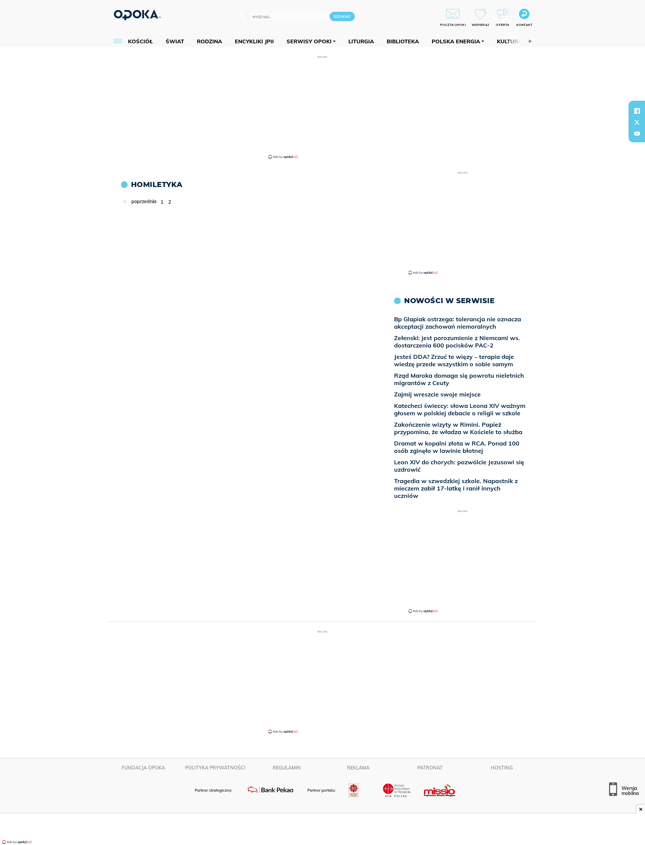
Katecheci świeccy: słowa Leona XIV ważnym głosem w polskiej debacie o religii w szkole (459, 409)
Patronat (430, 768)
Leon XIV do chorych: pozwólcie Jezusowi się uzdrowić (459, 465)
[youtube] (637, 133)
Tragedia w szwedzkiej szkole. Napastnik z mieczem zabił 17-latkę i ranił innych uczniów (456, 488)
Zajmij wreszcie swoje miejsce (437, 394)
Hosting (502, 768)
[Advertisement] (322, 107)
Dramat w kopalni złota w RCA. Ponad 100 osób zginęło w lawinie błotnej (456, 447)
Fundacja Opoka (143, 768)
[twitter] (637, 122)
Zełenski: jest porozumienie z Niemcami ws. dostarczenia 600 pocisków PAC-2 (457, 341)
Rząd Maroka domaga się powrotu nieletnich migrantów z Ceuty (459, 379)
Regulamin (287, 768)
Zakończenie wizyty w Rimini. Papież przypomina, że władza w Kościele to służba (458, 428)
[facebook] (637, 110)
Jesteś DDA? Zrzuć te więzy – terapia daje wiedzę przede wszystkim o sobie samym (454, 360)
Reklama (358, 768)
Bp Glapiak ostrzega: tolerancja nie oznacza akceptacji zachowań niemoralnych (457, 322)
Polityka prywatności (215, 768)
